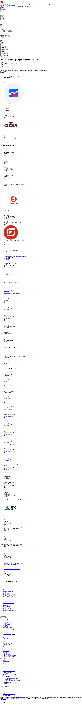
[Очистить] (2, 38)
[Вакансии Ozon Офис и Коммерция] (42, 93)
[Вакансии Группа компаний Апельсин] (42, 274)
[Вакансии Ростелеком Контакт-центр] (42, 341)
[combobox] (6, 35)
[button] (1, 20)
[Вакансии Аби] (42, 125)
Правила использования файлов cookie (21, 6)
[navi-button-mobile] (1, 25)
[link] (2, 18)
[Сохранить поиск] (1, 41)
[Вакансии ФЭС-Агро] (42, 509)
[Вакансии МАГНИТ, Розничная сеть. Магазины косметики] (42, 232)
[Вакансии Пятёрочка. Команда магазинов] (42, 200)
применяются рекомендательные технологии (24, 697)
